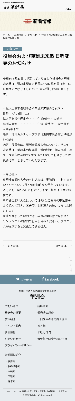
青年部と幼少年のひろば (52, 339)
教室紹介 (10, 319)
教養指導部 (14, 366)
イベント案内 (13, 326)
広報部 (11, 376)
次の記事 (61, 246)
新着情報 (10, 332)
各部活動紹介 (13, 355)
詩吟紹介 (43, 306)
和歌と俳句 (44, 332)
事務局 (11, 361)
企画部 (11, 371)
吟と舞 (42, 326)
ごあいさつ (11, 306)
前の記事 (13, 246)
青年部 (11, 381)
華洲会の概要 (13, 312)
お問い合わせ (13, 339)
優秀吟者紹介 (46, 312)
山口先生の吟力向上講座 (52, 319)
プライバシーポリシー (18, 345)
